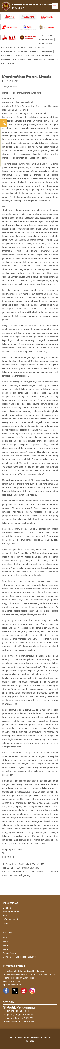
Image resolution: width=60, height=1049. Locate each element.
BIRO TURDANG (7, 62)
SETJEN (42, 35)
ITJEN (50, 35)
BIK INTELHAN (7, 54)
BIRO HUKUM (53, 58)
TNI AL (6, 945)
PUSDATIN (29, 54)
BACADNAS (22, 50)
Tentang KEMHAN (11, 911)
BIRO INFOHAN (19, 58)
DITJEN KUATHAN (25, 47)
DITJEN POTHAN (8, 47)
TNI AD (6, 941)
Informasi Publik (10, 919)
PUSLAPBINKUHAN (44, 54)
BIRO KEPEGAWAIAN (36, 58)
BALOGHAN (39, 47)
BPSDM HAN (47, 50)
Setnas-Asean (9, 953)
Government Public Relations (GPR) (19, 956)
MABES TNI (8, 937)
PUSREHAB (5, 58)
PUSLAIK (19, 54)
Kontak (6, 923)
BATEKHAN (34, 50)
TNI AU (6, 949)
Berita (6, 915)
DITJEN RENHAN (45, 43)
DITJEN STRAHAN (46, 39)
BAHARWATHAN (8, 50)
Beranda (7, 907)
